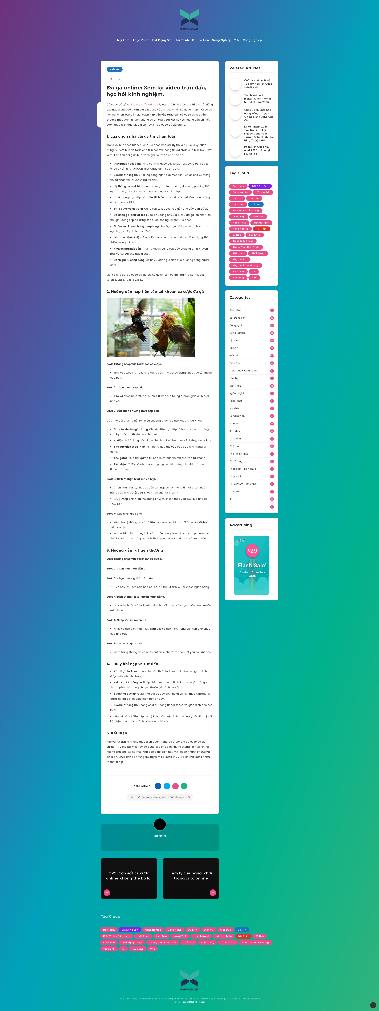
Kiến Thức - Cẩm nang (246, 210)
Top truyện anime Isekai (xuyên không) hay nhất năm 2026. (257, 98)
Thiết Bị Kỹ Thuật (243, 241)
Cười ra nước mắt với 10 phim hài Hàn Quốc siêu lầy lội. (258, 84)
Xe (194, 40)
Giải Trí (114, 69)
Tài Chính (182, 40)
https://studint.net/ (148, 104)
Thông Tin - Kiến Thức (246, 247)
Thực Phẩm (141, 40)
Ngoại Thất (239, 222)
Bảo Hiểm (238, 186)
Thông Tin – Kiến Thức (242, 469)
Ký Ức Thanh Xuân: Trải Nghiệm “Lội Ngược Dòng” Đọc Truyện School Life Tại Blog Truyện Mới (259, 133)
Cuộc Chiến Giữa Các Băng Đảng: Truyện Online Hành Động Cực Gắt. (258, 115)
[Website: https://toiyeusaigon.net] (160, 843)
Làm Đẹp (258, 216)
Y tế (237, 40)
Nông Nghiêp (221, 40)
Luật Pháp (239, 216)
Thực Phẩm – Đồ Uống (242, 484)
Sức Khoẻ (254, 235)
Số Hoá (204, 40)
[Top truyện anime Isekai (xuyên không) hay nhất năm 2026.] (235, 99)
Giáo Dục (238, 204)
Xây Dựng (238, 277)
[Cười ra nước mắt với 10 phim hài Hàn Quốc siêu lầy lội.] (235, 84)
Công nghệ (262, 192)
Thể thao (238, 253)
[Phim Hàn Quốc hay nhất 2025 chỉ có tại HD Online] (235, 151)
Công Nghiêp (252, 40)
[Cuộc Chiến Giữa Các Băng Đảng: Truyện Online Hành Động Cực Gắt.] (235, 114)
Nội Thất (123, 40)
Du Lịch (237, 198)
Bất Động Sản (162, 40)
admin (160, 836)
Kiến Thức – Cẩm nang (243, 370)
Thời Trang (258, 253)
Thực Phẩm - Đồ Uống (246, 265)
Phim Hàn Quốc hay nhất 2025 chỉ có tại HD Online (257, 150)
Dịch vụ (254, 198)
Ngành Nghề (261, 222)
